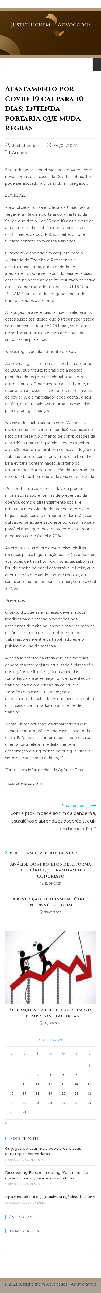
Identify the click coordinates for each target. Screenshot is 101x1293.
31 (24, 1112)
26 (50, 1103)
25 (37, 1103)
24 (24, 1103)
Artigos (19, 152)
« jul (8, 1123)
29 (89, 1103)
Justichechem (26, 145)
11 (37, 1084)
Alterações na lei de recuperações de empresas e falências (50, 1013)
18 (37, 1093)
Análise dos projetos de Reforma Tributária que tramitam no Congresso (50, 870)
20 (63, 1093)
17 (24, 1093)
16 (11, 1093)
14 (76, 1084)
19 (50, 1093)
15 (89, 1084)
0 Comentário (33, 1159)
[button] (50, 50)
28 (76, 1103)
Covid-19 (35, 784)
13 (63, 1084)
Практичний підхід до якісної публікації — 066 (50, 1197)
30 (11, 1112)
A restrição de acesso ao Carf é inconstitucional (50, 902)
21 (76, 1093)
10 (24, 1084)
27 (63, 1103)
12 (50, 1084)
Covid (21, 784)
